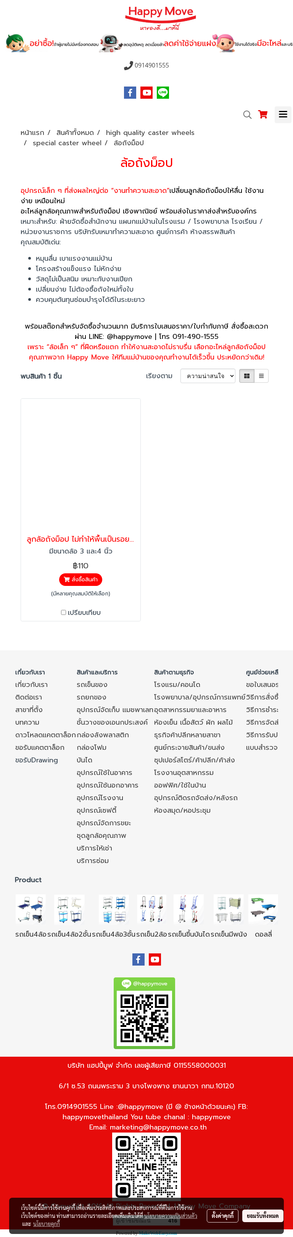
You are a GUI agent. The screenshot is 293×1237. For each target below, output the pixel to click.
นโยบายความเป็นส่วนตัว (170, 1215)
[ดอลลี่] (263, 909)
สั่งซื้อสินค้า (84, 580)
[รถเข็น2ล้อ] (152, 909)
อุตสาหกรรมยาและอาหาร (190, 709)
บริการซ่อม (93, 860)
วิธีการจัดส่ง (264, 722)
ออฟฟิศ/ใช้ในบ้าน (180, 785)
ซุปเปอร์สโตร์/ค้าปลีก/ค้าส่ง (194, 760)
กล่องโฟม (91, 747)
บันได (84, 760)
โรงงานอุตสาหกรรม (184, 772)
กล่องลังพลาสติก (103, 735)
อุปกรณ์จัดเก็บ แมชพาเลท (115, 709)
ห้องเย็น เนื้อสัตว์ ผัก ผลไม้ (193, 722)
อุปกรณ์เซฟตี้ (96, 810)
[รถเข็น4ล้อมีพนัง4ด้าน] (229, 909)
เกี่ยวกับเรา (31, 684)
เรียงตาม (163, 376)
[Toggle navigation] (283, 114)
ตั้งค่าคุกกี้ (222, 1215)
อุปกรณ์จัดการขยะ (104, 823)
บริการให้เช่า (94, 848)
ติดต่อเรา (28, 697)
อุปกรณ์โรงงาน (100, 798)
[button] (245, 115)
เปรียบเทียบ (84, 613)
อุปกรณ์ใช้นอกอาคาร (107, 785)
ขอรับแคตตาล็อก (39, 747)
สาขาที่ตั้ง (29, 709)
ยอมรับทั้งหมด (263, 1215)
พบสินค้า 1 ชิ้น (41, 376)
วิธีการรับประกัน (269, 735)
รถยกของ (91, 697)
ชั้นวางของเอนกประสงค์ (112, 722)
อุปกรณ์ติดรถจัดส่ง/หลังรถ (196, 798)
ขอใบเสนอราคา (268, 684)
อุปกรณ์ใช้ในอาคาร (104, 772)
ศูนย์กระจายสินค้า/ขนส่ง (189, 747)
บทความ (27, 722)
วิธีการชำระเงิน (268, 709)
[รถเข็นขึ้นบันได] (189, 909)
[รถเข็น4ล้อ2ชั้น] (69, 909)
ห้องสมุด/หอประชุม (182, 810)
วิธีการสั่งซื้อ (264, 697)
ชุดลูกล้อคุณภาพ (101, 835)
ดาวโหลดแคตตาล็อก (45, 735)
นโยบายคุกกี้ (46, 1223)
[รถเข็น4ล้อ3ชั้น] (113, 909)
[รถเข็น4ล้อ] (31, 909)
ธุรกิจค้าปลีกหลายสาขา (187, 735)
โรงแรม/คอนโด (177, 684)
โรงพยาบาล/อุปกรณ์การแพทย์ (199, 697)
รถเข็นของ (92, 684)
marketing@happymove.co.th (158, 1127)
